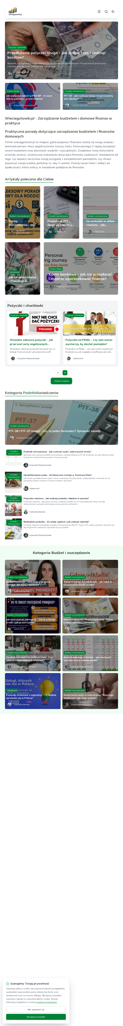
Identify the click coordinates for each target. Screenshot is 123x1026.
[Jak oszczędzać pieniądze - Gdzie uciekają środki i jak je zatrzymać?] (33, 616)
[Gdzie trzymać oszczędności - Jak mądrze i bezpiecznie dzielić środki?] (90, 578)
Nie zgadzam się (36, 1009)
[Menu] (99, 12)
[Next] (65, 372)
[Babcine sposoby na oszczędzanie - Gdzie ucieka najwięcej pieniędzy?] (90, 616)
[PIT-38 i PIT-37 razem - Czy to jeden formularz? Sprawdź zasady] (61, 422)
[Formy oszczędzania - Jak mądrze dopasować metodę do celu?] (22, 212)
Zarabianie (15, 272)
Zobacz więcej (61, 381)
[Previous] (58, 372)
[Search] (106, 11)
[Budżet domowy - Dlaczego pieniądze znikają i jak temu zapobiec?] (33, 578)
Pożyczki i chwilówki (17, 47)
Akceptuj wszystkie (36, 1017)
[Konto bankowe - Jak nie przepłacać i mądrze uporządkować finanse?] (81, 268)
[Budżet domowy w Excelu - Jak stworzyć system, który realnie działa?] (90, 653)
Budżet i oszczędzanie (20, 216)
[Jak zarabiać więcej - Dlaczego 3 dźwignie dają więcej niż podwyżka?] (22, 268)
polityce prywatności (47, 1002)
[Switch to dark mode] (113, 11)
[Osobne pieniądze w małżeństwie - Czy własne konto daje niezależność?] (33, 653)
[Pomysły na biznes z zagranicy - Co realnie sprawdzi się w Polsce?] (33, 691)
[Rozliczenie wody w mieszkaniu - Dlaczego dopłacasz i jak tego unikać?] (90, 691)
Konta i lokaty (13, 91)
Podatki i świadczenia (74, 91)
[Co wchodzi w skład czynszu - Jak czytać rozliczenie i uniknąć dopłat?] (100, 212)
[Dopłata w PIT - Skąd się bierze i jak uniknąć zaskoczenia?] (61, 212)
